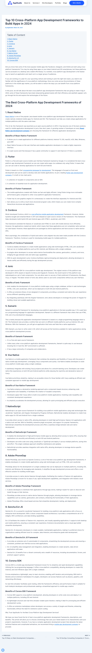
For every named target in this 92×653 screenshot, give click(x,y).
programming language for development (37, 170)
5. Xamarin (10, 48)
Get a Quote (77, 3)
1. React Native (12, 39)
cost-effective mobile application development (48, 214)
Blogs (65, 3)
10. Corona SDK (12, 60)
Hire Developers (47, 3)
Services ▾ (36, 3)
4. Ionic (9, 46)
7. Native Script (12, 53)
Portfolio (58, 3)
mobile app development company (66, 624)
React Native (9, 116)
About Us (27, 3)
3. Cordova (11, 44)
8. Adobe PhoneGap (14, 56)
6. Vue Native (11, 51)
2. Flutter (10, 41)
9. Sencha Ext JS (13, 58)
